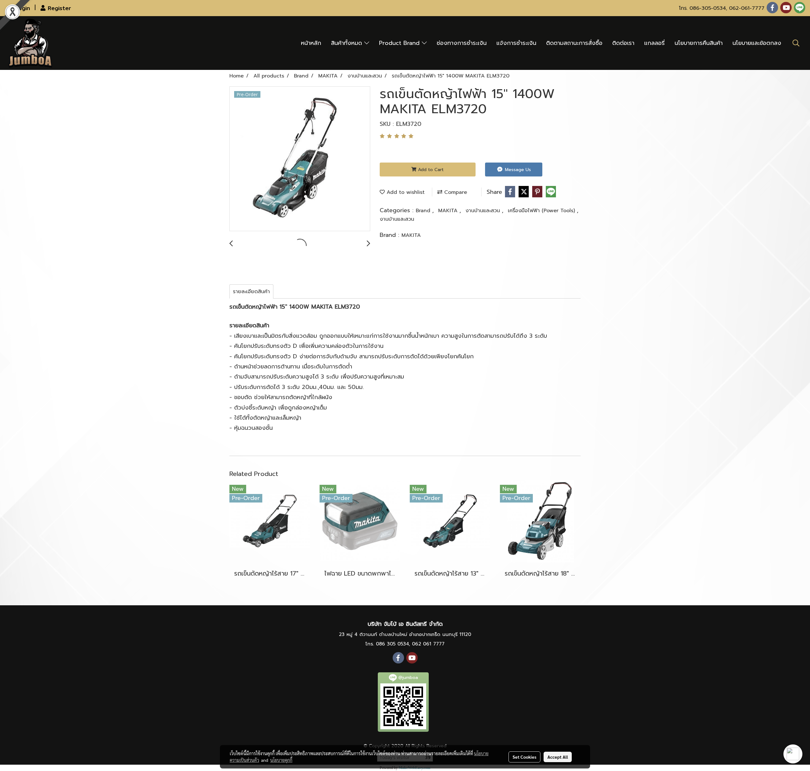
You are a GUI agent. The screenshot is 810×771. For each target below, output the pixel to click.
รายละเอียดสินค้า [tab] (251, 291)
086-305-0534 (707, 8)
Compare (454, 192)
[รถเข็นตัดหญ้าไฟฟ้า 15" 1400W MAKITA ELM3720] (300, 159)
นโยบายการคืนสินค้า (699, 43)
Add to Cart (430, 169)
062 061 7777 (428, 643)
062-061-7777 (746, 8)
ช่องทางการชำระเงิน (462, 43)
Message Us (517, 169)
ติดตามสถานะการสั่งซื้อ (574, 43)
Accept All (557, 757)
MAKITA (448, 210)
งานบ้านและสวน (483, 210)
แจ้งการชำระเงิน (516, 43)
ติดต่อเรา (623, 43)
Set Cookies (524, 757)
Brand (424, 210)
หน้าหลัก (311, 43)
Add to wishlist (405, 192)
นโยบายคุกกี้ (281, 760)
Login (21, 8)
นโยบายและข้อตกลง (756, 43)
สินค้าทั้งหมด (347, 43)
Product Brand (400, 43)
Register (58, 8)
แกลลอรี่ (654, 43)
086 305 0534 (392, 643)
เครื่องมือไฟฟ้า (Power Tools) (542, 210)
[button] (796, 43)
